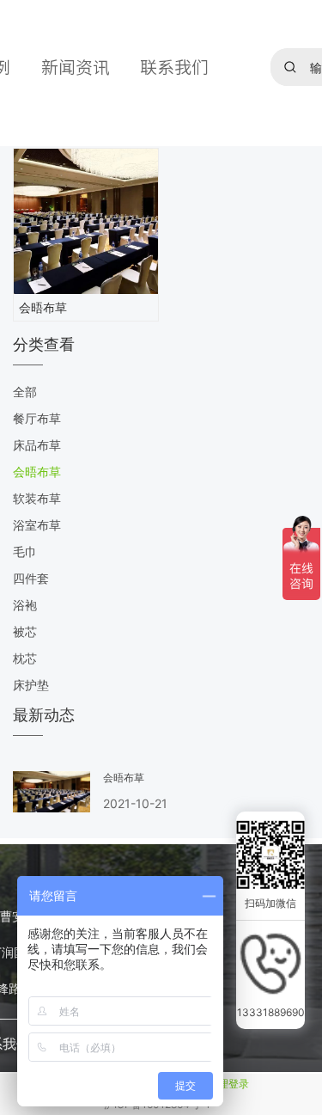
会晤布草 (43, 307)
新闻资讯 (75, 67)
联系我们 (174, 67)
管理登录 (228, 1083)
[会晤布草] (86, 221)
